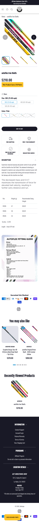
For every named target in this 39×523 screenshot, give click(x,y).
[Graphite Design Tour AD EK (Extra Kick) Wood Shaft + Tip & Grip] (10, 334)
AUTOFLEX (29, 346)
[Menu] (3, 9)
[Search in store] (11, 9)
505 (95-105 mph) (10, 106)
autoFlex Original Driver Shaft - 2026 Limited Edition (29, 351)
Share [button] (5, 94)
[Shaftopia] (19, 9)
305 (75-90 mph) (9, 102)
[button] (33, 37)
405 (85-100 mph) (25, 102)
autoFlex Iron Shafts (19, 404)
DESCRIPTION (6, 160)
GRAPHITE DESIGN (10, 346)
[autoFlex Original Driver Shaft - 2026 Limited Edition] (29, 334)
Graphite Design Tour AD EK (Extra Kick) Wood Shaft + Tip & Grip (10, 351)
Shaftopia (22, 506)
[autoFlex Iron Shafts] (19, 389)
